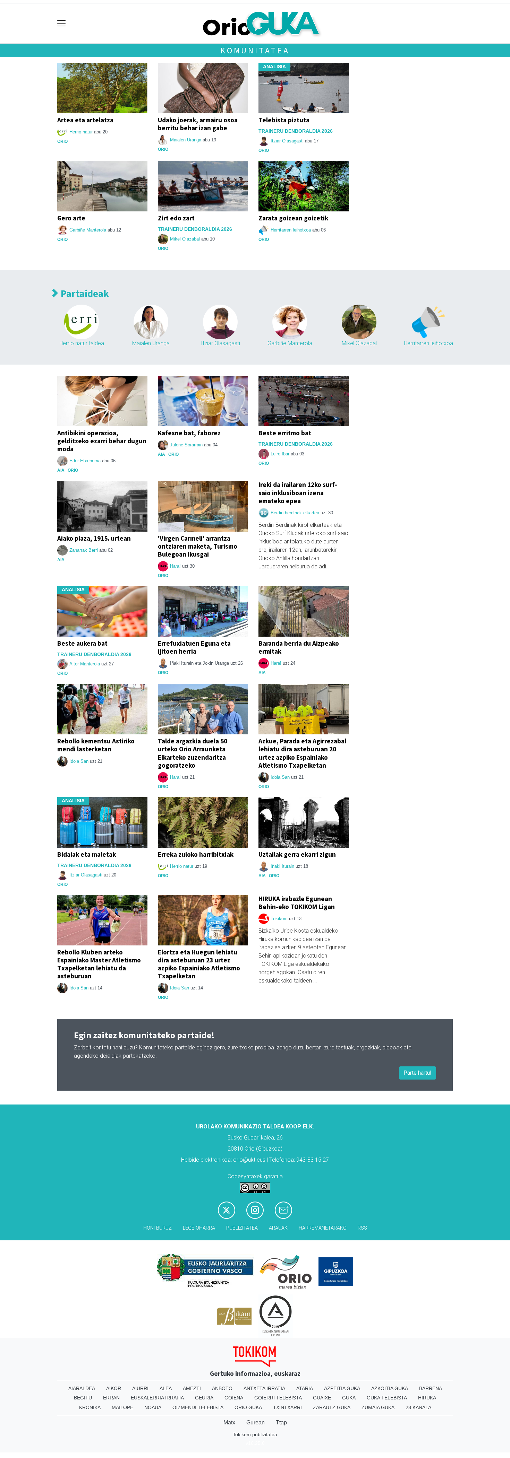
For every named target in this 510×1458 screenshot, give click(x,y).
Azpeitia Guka (342, 1388)
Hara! (175, 566)
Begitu (83, 1397)
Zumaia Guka (378, 1407)
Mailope (122, 1407)
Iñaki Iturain (282, 866)
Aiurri (140, 1388)
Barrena (430, 1388)
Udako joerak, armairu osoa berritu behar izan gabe (198, 124)
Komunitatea (255, 50)
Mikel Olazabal (185, 239)
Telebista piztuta (283, 120)
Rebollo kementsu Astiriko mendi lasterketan (96, 745)
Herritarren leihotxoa (291, 230)
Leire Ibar (280, 453)
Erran (111, 1397)
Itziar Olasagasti (287, 140)
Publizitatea (242, 1228)
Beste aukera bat (82, 643)
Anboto (222, 1388)
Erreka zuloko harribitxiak (195, 854)
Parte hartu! (417, 1073)
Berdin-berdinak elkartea (295, 512)
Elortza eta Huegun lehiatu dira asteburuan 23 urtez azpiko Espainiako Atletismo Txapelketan (199, 964)
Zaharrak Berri (83, 550)
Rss (362, 1228)
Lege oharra (199, 1228)
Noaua (152, 1407)
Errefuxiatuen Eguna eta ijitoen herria (194, 647)
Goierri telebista (278, 1397)
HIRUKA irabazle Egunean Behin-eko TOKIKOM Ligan (296, 902)
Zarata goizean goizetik (293, 218)
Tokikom (279, 918)
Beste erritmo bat (284, 433)
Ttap (281, 1422)
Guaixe (322, 1397)
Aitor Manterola (84, 663)
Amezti (192, 1388)
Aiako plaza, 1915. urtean (94, 538)
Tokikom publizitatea (255, 1434)
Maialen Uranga (185, 139)
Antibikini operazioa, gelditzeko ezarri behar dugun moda (101, 441)
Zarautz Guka (331, 1407)
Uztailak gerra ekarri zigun (297, 854)
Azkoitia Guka (389, 1388)
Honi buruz (157, 1228)
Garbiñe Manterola (87, 230)
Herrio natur (81, 131)
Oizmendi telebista (197, 1407)
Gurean (255, 1422)
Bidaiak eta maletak (86, 854)
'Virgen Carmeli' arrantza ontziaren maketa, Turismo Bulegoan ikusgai (197, 546)
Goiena (233, 1397)
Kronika (90, 1407)
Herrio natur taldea (81, 343)
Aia (61, 470)
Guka (349, 1397)
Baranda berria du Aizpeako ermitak (298, 647)
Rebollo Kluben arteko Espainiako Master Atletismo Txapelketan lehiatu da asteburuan (99, 964)
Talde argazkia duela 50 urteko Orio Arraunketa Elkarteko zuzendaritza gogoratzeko (192, 753)
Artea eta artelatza (85, 120)
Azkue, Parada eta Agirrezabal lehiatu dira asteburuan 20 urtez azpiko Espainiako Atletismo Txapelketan (302, 753)
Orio (62, 141)
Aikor (113, 1388)
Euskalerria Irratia (157, 1397)
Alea (166, 1388)
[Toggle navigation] (61, 23)
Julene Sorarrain (186, 444)
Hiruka (427, 1397)
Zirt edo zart (176, 218)
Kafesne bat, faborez (189, 433)
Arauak (278, 1228)
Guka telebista (387, 1397)
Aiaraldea (81, 1388)
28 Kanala (418, 1407)
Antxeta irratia (264, 1388)
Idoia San (78, 761)
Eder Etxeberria (85, 460)
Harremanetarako (323, 1228)
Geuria (204, 1397)
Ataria (304, 1388)
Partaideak (84, 294)
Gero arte (71, 218)
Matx (229, 1422)
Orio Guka (248, 1407)
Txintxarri (287, 1407)
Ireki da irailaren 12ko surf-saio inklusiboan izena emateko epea (297, 492)
